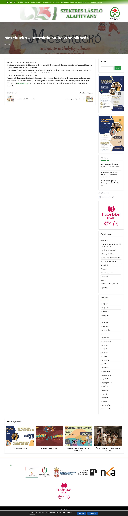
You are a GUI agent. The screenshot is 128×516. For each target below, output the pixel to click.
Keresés (103, 61)
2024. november (106, 375)
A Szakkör (104, 240)
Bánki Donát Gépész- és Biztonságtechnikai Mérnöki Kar (110, 183)
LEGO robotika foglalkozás (109, 284)
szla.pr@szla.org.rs (23, 83)
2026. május (104, 311)
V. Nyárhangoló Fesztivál (49, 448)
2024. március (105, 401)
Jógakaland (104, 288)
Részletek (32, 514)
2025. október (105, 338)
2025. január (104, 368)
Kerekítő (103, 269)
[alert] (111, 197)
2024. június (104, 390)
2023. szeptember (106, 409)
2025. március (105, 360)
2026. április (104, 315)
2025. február (105, 364)
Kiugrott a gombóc (107, 273)
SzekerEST (104, 280)
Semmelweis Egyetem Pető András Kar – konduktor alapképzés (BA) (109, 174)
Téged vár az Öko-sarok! (108, 250)
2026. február (105, 323)
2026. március (105, 319)
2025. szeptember (106, 341)
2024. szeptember (106, 383)
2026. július (104, 304)
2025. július (104, 345)
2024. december (106, 371)
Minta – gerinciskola (107, 254)
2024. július (104, 386)
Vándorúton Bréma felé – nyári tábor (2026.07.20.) (79, 449)
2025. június (104, 349)
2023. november (106, 405)
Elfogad (81, 513)
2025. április (104, 356)
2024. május (104, 394)
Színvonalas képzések (20, 448)
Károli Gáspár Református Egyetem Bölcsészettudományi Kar (110, 166)
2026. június (104, 308)
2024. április (104, 398)
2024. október (105, 379)
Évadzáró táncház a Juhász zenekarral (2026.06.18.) (108, 449)
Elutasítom (93, 513)
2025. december (105, 330)
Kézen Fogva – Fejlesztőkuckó (110, 258)
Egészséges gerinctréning (109, 261)
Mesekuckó (104, 276)
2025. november (106, 334)
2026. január (104, 326)
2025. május (104, 353)
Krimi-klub (104, 265)
